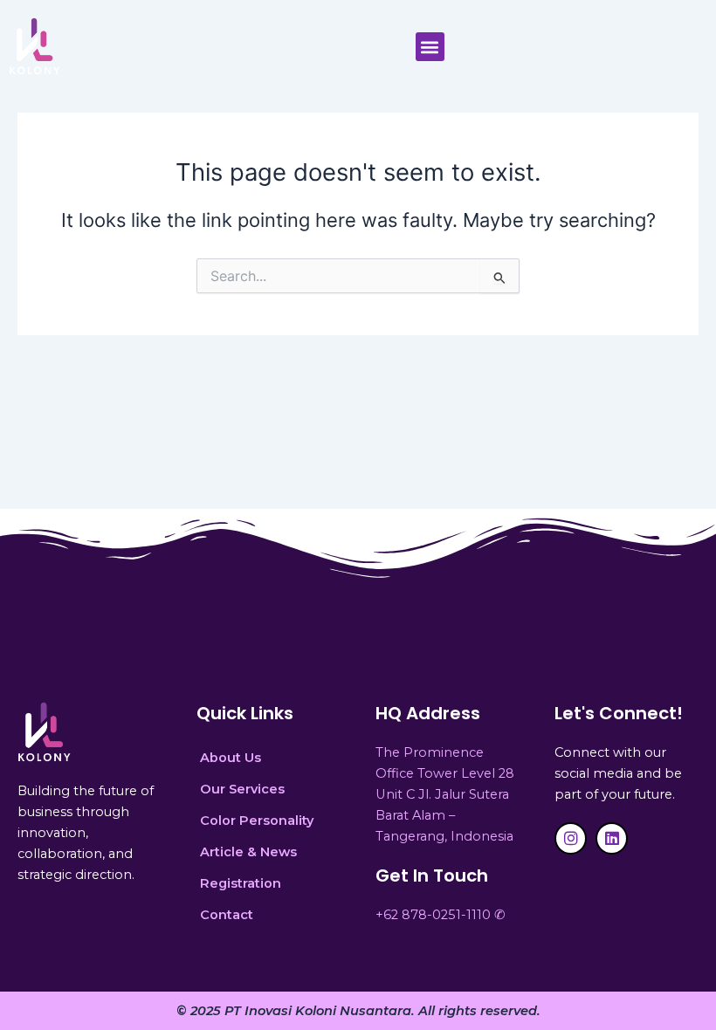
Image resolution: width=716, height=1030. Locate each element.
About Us (230, 758)
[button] (430, 46)
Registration (240, 883)
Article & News (248, 852)
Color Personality (256, 820)
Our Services (242, 789)
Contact (226, 915)
